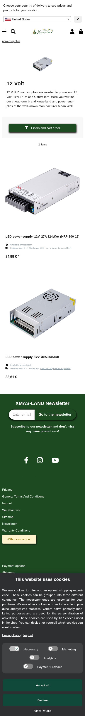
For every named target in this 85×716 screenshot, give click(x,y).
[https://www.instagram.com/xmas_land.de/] (40, 460)
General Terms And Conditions (23, 496)
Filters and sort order (45, 128)
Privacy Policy (11, 635)
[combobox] (37, 19)
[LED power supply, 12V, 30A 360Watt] (42, 312)
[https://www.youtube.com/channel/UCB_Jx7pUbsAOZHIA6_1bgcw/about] (55, 460)
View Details (42, 710)
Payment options (13, 565)
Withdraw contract (19, 539)
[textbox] (37, 19)
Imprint (7, 503)
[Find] (13, 31)
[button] (72, 31)
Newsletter (9, 523)
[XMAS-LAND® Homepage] (42, 31)
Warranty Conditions (16, 530)
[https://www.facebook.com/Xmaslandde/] (26, 460)
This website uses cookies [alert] (42, 579)
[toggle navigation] (4, 31)
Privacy (7, 489)
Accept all (42, 685)
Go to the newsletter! (56, 414)
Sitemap (8, 517)
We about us (11, 510)
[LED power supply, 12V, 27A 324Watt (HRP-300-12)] (42, 191)
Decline (42, 700)
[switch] (14, 648)
